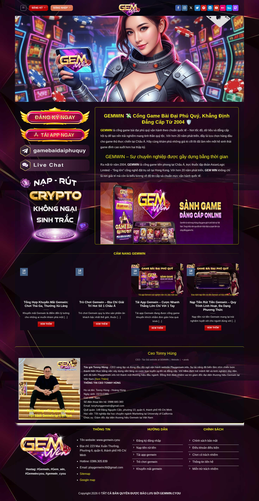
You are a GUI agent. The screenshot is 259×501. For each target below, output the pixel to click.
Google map (87, 479)
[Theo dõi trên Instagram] (184, 8)
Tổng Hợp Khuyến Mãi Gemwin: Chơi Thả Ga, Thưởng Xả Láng (46, 304)
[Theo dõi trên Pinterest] (204, 8)
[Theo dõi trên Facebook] (178, 8)
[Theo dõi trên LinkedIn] (210, 8)
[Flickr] (223, 8)
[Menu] (23, 8)
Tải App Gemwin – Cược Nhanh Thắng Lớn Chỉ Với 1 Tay (157, 304)
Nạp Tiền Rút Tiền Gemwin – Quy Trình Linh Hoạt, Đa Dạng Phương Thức (213, 306)
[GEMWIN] (129, 8)
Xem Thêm (101, 379)
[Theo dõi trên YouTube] (216, 8)
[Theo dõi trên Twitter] (197, 8)
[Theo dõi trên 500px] (229, 8)
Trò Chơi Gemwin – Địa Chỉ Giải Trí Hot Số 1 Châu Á (101, 304)
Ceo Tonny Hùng (162, 353)
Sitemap (85, 473)
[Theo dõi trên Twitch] (235, 8)
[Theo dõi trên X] (191, 8)
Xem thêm (46, 324)
